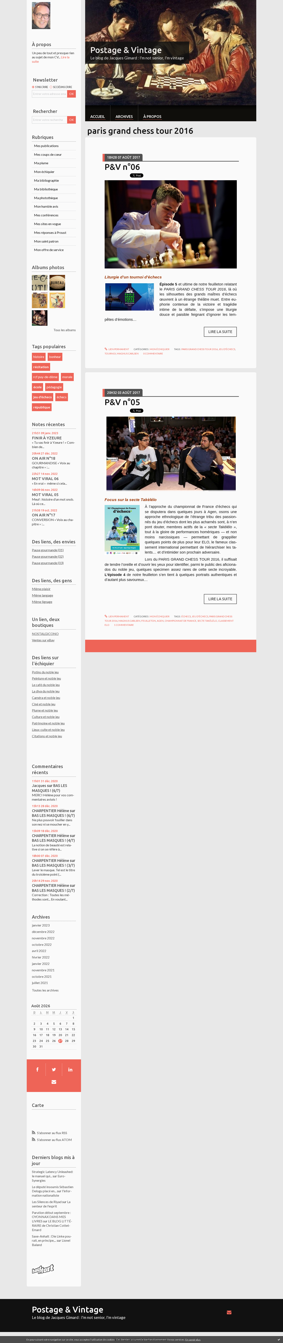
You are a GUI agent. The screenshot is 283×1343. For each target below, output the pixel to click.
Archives (124, 116)
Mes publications (46, 146)
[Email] (54, 1082)
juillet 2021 (40, 983)
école (37, 387)
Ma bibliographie (46, 180)
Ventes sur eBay (43, 640)
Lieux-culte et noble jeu (48, 730)
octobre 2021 (42, 976)
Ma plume (41, 163)
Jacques (39, 785)
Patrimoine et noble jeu (48, 723)
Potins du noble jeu (45, 672)
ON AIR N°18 (43, 458)
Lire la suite (220, 332)
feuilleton (148, 620)
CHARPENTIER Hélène (50, 811)
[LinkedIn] (70, 1070)
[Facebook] (37, 1070)
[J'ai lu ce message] (279, 1339)
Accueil (97, 116)
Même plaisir (41, 589)
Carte (38, 1105)
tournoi (110, 353)
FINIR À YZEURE (47, 438)
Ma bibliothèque (46, 189)
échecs (62, 397)
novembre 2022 (43, 938)
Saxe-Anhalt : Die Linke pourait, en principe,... (52, 1238)
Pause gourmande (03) (48, 563)
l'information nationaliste (52, 1193)
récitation (41, 367)
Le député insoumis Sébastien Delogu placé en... (52, 1189)
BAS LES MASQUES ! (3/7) (53, 865)
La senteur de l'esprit (51, 1204)
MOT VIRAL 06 (45, 478)
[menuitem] (97, 113)
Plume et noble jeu (45, 710)
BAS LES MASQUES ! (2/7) (53, 890)
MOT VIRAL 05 (45, 494)
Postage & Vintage (126, 50)
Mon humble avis (46, 206)
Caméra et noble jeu (46, 698)
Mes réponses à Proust (50, 232)
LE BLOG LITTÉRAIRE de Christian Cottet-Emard (52, 1225)
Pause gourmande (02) (48, 556)
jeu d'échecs (42, 397)
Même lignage (42, 602)
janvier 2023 (41, 925)
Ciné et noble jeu (43, 704)
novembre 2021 (43, 970)
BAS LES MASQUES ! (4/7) (53, 840)
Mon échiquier (44, 172)
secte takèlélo (207, 620)
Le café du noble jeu (46, 685)
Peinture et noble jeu (46, 678)
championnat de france (180, 620)
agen (160, 620)
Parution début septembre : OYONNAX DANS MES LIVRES (51, 1217)
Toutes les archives (45, 990)
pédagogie (54, 387)
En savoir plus (193, 1339)
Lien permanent (118, 349)
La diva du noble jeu (45, 691)
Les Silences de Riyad (47, 1202)
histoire (38, 357)
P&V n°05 (122, 402)
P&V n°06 (122, 167)
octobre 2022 (42, 944)
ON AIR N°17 (43, 515)
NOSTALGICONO (45, 634)
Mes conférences (46, 215)
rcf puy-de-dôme (45, 377)
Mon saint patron (46, 241)
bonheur (55, 357)
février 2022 (41, 957)
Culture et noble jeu (45, 717)
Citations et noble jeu (47, 736)
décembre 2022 (43, 932)
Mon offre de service (49, 250)
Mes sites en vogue (47, 224)
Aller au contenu (13, 4)
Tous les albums (64, 330)
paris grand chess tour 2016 (199, 349)
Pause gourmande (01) (48, 550)
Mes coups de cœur (48, 154)
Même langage (42, 595)
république (41, 407)
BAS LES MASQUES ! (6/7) (53, 815)
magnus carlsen (128, 353)
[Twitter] (54, 1070)
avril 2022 (39, 951)
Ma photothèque (46, 198)
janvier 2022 (41, 964)
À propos (152, 116)
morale (67, 377)
